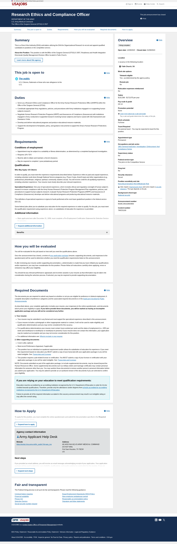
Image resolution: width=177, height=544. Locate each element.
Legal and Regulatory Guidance (84, 532)
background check (136, 187)
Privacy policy (68, 537)
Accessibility (28, 537)
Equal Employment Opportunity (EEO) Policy (78, 494)
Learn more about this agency (29, 60)
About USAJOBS (17, 537)
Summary (17, 29)
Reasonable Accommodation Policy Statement (43, 532)
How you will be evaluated (84, 29)
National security (124, 195)
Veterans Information (66, 532)
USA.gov (110, 537)
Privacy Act (19, 499)
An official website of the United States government (28, 1)
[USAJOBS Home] (20, 4)
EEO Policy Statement (19, 532)
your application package (59, 255)
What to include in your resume (51, 336)
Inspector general (44, 537)
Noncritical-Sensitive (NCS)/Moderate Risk (133, 184)
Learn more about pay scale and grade (133, 114)
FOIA (35, 537)
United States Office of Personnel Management (40, 525)
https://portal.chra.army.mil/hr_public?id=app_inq (34, 444)
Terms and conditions (98, 537)
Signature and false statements (73, 501)
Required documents (108, 29)
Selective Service (21, 501)
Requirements (63, 29)
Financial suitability (22, 496)
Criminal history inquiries (24, 494)
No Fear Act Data (56, 537)
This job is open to (34, 29)
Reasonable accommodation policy (75, 499)
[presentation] (140, 66)
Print (144, 19)
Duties (49, 29)
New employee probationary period (75, 496)
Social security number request (26, 504)
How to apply (127, 29)
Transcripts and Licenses (42, 354)
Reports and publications (82, 537)
